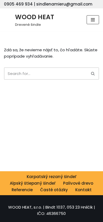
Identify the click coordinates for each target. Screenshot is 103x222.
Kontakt (83, 190)
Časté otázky (54, 190)
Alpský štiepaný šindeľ (33, 183)
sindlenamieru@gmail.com (64, 4)
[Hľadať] (93, 73)
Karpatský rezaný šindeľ (52, 176)
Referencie (22, 190)
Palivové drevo (78, 183)
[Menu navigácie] (93, 19)
